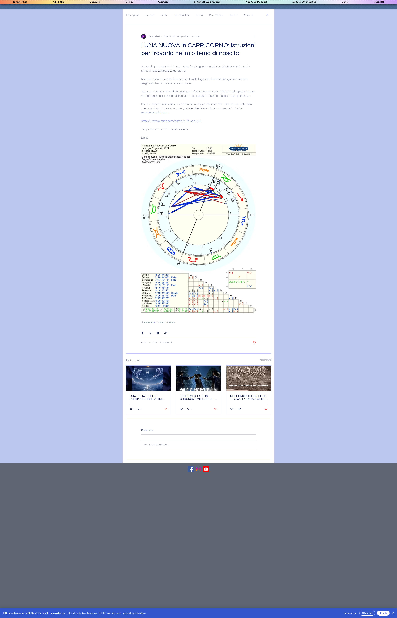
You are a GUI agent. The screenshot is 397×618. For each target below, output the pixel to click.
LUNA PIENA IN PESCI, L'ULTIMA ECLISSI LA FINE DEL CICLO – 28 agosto (146, 397)
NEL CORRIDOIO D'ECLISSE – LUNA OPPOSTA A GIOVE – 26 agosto (248, 397)
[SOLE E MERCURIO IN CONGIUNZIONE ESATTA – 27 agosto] (198, 378)
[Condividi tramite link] (165, 332)
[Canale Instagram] (198, 469)
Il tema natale (181, 15)
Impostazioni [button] (351, 613)
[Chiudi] (393, 613)
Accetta (383, 613)
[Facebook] (191, 469)
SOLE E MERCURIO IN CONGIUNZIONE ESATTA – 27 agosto (197, 397)
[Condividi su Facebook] (142, 332)
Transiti (233, 15)
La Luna (149, 15)
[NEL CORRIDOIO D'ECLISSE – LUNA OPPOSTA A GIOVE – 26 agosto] (248, 378)
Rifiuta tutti (367, 613)
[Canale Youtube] (206, 469)
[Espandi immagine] (198, 228)
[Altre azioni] (254, 36)
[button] (267, 15)
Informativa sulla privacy (134, 613)
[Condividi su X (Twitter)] (150, 332)
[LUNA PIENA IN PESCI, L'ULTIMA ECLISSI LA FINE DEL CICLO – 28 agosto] (148, 378)
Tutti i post (132, 15)
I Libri (199, 15)
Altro (247, 15)
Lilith (164, 15)
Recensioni (216, 15)
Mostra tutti (265, 359)
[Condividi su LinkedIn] (157, 332)
